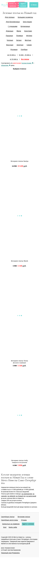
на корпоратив (26, 494)
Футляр (29, 36)
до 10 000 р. (11, 55)
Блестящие (27, 22)
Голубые (24, 49)
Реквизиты (16, 553)
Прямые (19, 36)
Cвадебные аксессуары (9, 520)
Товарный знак (6, 553)
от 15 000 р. (14, 59)
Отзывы (24, 520)
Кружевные (25, 26)
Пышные (9, 36)
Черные (10, 40)
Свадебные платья (7, 517)
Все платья (25, 59)
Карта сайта (13, 527)
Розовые (14, 49)
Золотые (20, 45)
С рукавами (12, 26)
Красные (9, 45)
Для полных (10, 17)
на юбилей (11, 496)
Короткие (28, 31)
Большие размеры (25, 17)
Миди (19, 31)
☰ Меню (34, 5)
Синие (29, 45)
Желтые (28, 40)
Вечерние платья (24, 517)
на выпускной (31, 496)
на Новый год (21, 496)
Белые (19, 40)
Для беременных (13, 22)
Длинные (9, 31)
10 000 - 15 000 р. (25, 55)
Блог (4, 527)
